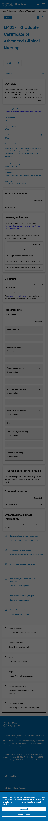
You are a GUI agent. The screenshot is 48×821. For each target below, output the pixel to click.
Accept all (24, 809)
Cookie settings (24, 814)
